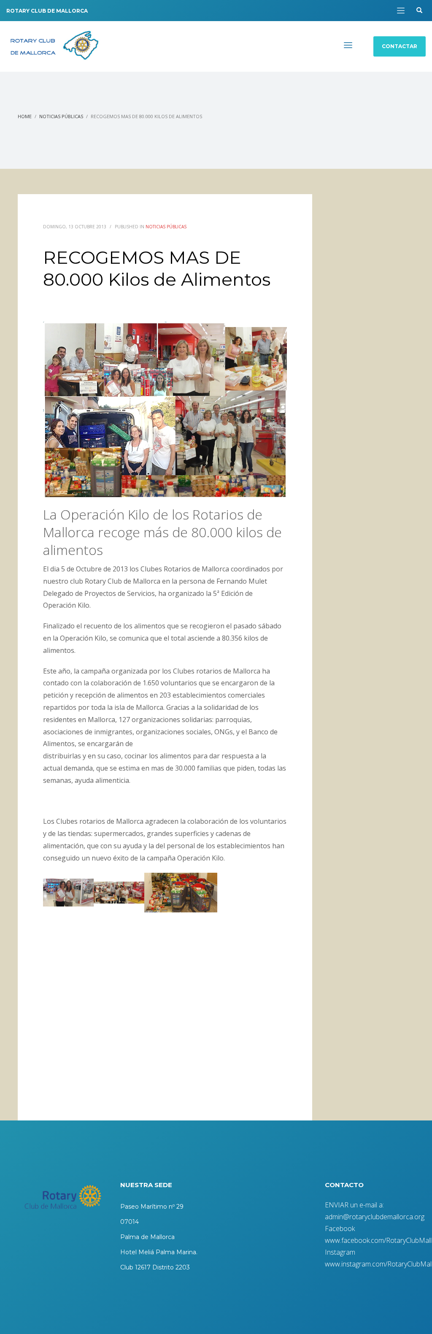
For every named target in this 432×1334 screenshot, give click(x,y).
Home (25, 116)
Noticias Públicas (61, 116)
